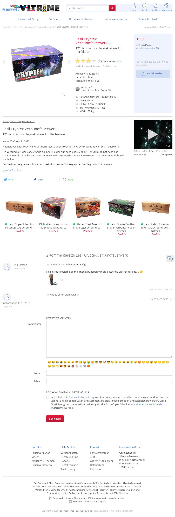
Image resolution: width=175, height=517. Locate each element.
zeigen (119, 60)
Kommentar (34, 324)
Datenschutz (97, 465)
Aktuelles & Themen (81, 19)
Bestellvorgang (69, 465)
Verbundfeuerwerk (46, 27)
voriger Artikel (150, 27)
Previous (2, 209)
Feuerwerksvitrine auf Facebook (68, 498)
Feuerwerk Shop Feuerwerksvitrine (75, 510)
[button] (16, 179)
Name (37, 373)
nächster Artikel (163, 27)
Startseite (7, 27)
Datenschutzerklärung (81, 397)
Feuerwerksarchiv (116, 19)
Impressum (96, 469)
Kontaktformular (99, 452)
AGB (92, 457)
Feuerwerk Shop (28, 19)
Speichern (55, 418)
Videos (53, 19)
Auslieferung (68, 469)
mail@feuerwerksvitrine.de (146, 404)
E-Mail (37, 381)
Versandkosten (148, 47)
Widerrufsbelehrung (101, 460)
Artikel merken (154, 73)
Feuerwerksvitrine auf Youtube (108, 498)
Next (172, 209)
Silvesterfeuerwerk (28, 27)
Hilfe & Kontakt (147, 19)
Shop (16, 27)
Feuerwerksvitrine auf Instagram (89, 501)
